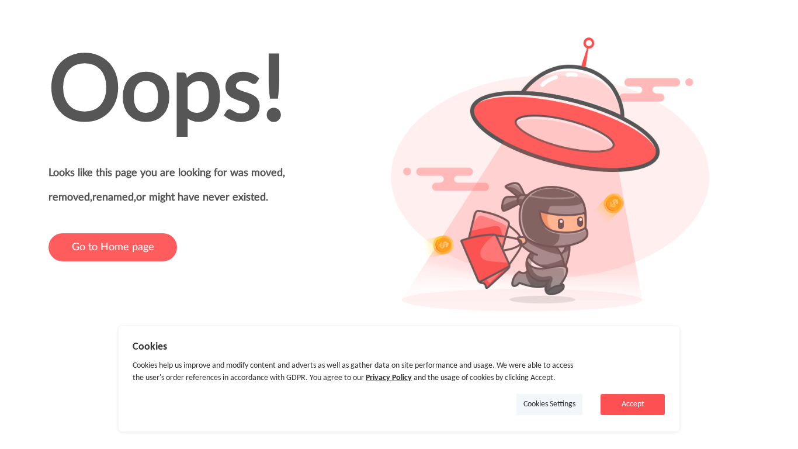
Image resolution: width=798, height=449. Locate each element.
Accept (633, 404)
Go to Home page (113, 247)
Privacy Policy (389, 378)
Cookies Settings (549, 404)
